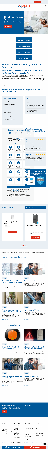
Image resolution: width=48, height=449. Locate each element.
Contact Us (27, 423)
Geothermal (10, 182)
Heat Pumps (18, 157)
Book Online (37, 1)
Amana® (16, 432)
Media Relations (39, 433)
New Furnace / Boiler (10, 150)
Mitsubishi (16, 433)
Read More (4, 290)
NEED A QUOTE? (12, 232)
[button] (45, 6)
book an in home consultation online (17, 83)
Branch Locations (29, 428)
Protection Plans (24, 58)
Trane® (16, 428)
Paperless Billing (28, 436)
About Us (38, 423)
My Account (27, 434)
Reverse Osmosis (27, 183)
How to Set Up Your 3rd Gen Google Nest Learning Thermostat (11, 348)
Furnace (7, 9)
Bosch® (16, 434)
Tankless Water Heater (18, 183)
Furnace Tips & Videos (24, 52)
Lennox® (16, 436)
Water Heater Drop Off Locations (29, 431)
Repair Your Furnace (24, 46)
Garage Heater (26, 175)
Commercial (4, 429)
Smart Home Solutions (10, 175)
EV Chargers (18, 174)
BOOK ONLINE (15, 138)
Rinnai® (16, 429)
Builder (3, 430)
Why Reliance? (39, 426)
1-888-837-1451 (21, 139)
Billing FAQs (27, 439)
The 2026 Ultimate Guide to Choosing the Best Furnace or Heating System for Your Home (12, 281)
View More (24, 245)
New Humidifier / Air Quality (18, 166)
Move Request (28, 426)
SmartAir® (16, 425)
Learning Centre (39, 435)
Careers (37, 430)
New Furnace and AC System (10, 166)
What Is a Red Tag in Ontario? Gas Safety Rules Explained (34, 348)
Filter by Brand (29, 207)
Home (3, 9)
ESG (36, 428)
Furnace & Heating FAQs (32, 281)
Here (10, 197)
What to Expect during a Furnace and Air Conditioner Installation (11, 311)
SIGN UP (4, 411)
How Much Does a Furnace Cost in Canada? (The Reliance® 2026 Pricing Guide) (12, 377)
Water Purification (18, 150)
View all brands (17, 437)
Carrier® (16, 427)
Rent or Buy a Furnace (24, 40)
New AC (10, 157)
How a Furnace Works (31, 310)
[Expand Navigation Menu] (3, 6)
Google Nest (17, 430)
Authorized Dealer (6, 433)
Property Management (7, 431)
